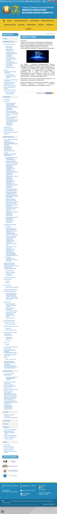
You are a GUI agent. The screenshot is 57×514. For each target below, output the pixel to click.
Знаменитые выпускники (10, 85)
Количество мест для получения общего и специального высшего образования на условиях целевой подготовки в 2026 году (12, 231)
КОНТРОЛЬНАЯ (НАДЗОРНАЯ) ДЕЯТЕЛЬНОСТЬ (8, 148)
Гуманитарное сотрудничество (8, 334)
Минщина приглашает (9, 322)
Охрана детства (8, 387)
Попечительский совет (9, 320)
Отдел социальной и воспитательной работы (12, 112)
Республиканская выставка (11, 347)
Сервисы (5, 442)
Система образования (9, 44)
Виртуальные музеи (11, 324)
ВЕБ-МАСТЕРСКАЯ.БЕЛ (49, 504)
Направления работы (8, 136)
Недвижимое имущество (10, 90)
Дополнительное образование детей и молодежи (11, 59)
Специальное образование (9, 65)
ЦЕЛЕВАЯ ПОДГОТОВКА (10, 224)
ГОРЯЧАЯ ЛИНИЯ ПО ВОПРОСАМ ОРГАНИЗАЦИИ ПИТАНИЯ (10, 144)
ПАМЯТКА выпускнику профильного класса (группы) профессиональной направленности (11, 265)
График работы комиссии (12, 287)
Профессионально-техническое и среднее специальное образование (11, 54)
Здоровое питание (10, 272)
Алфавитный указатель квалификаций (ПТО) (12, 192)
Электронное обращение (10, 429)
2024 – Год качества (11, 359)
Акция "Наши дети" (10, 318)
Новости (53, 33)
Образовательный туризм (10, 332)
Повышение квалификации (10, 289)
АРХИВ (7, 281)
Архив (7, 344)
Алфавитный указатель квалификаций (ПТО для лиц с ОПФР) (12, 196)
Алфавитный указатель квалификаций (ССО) (12, 189)
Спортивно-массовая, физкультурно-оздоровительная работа (11, 314)
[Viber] (48, 93)
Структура (6, 101)
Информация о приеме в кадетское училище (12, 202)
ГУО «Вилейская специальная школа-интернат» (11, 76)
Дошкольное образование (9, 47)
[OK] (52, 93)
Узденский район (10, 93)
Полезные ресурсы (8, 446)
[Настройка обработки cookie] (2, 511)
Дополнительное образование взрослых (11, 62)
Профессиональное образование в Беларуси (12, 162)
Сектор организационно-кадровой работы (12, 117)
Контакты (8, 340)
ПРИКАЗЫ (8, 226)
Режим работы (7, 127)
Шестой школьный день (10, 291)
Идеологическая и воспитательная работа (10, 385)
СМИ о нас (6, 342)
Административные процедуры (9, 415)
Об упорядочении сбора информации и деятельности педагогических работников (12, 220)
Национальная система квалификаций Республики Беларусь (11, 159)
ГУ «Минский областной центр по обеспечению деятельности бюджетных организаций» (12, 122)
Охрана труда (7, 285)
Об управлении (6, 96)
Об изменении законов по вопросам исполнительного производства (11, 402)
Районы (6, 70)
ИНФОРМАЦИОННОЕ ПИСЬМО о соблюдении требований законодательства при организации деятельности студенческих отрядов (11, 365)
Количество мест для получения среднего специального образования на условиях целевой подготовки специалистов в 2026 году (11, 241)
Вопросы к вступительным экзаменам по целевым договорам (12, 258)
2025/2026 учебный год (10, 277)
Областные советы (10, 67)
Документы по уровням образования (10, 382)
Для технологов (10, 270)
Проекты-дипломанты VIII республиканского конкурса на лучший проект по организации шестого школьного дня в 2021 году (12, 296)
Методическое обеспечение (11, 326)
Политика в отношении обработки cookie (45, 493)
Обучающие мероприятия (9, 338)
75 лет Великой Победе (11, 311)
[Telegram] (45, 93)
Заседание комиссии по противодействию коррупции (12, 378)
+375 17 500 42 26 (20, 1)
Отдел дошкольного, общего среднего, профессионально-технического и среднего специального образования (12, 106)
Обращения (6, 427)
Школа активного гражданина (10, 308)
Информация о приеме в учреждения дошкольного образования (12, 213)
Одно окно (5, 412)
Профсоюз (6, 133)
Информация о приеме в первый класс (12, 205)
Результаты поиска (9, 449)
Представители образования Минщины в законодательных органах (10, 394)
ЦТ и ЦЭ (6, 152)
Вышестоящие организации (11, 132)
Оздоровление (7, 279)
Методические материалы (9, 274)
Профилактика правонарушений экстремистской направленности (8, 407)
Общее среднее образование (10, 50)
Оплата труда (7, 348)
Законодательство (8, 371)
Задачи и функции (8, 128)
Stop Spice (8, 328)
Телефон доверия (8, 438)
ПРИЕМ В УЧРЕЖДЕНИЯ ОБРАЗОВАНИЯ (10, 155)
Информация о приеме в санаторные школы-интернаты (12, 209)
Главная (48, 33)
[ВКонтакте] (50, 93)
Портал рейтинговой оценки (11, 417)
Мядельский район (10, 92)
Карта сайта (7, 444)
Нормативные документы (10, 435)
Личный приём (6, 420)
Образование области (8, 41)
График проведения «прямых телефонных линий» (9, 433)
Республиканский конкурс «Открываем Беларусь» (11, 305)
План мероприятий (8, 130)
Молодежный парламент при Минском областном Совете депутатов (10, 398)
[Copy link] (54, 93)
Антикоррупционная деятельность (9, 374)
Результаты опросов (9, 448)
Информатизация (8, 391)
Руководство (7, 99)
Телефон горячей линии (10, 437)
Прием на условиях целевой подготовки (11, 199)
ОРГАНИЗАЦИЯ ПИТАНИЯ (10, 268)
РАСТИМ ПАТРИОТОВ (9, 150)
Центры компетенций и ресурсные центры (9, 83)
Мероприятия (7, 302)
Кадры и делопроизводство (11, 389)
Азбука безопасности (11, 330)
